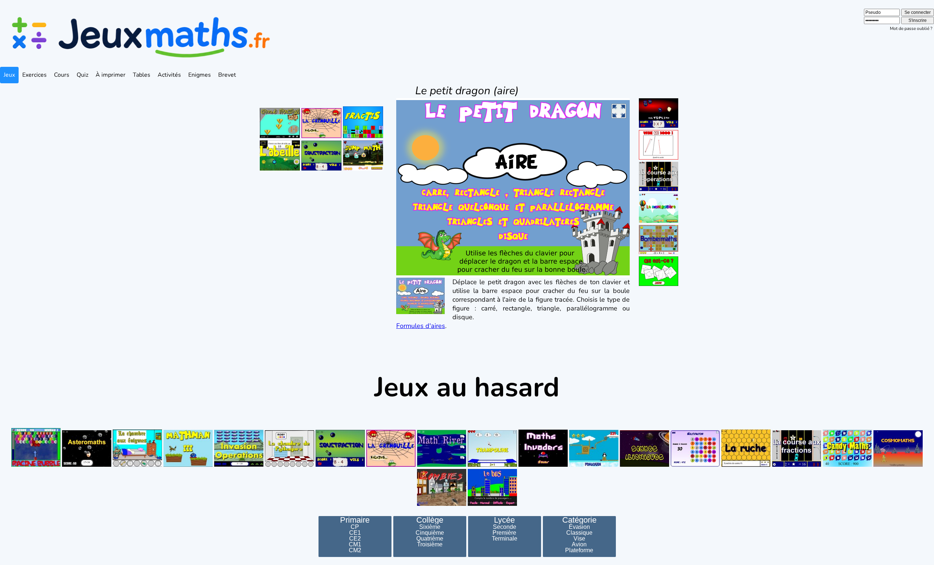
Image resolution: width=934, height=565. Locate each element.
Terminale (504, 539)
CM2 (355, 550)
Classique (579, 533)
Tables (141, 75)
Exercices (34, 75)
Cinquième (430, 533)
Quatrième (429, 539)
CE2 (355, 539)
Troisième (430, 544)
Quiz (82, 75)
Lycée (504, 520)
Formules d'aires (420, 325)
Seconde (504, 527)
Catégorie (579, 520)
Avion (579, 544)
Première (504, 533)
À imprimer (111, 75)
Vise (579, 539)
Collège (429, 520)
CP (355, 527)
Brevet (227, 75)
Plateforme (579, 550)
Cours (61, 75)
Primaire (355, 520)
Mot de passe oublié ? (911, 28)
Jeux (9, 75)
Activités (169, 75)
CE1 (355, 533)
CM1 (355, 544)
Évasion (579, 527)
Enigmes (199, 75)
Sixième (429, 527)
